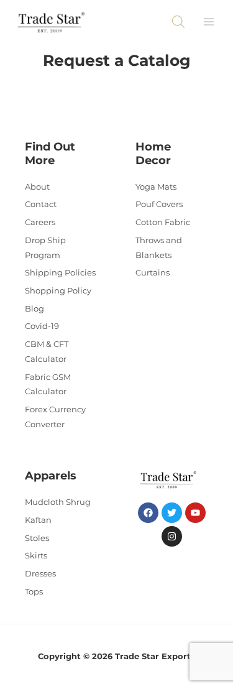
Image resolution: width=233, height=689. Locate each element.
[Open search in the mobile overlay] (178, 22)
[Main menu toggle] (209, 22)
